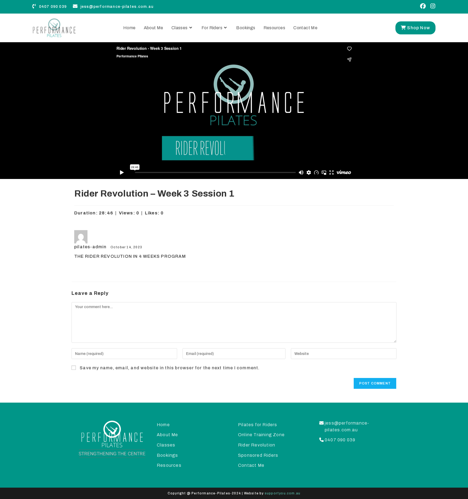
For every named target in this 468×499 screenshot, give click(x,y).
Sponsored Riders (258, 455)
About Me (167, 434)
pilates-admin (91, 246)
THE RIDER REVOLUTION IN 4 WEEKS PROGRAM (130, 256)
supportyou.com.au (282, 493)
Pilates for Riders (257, 424)
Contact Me (251, 465)
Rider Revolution (256, 445)
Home (163, 424)
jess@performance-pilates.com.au (116, 7)
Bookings (167, 455)
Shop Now (418, 27)
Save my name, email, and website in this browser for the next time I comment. (169, 368)
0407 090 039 (52, 7)
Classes (166, 445)
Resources (169, 465)
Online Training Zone (261, 434)
